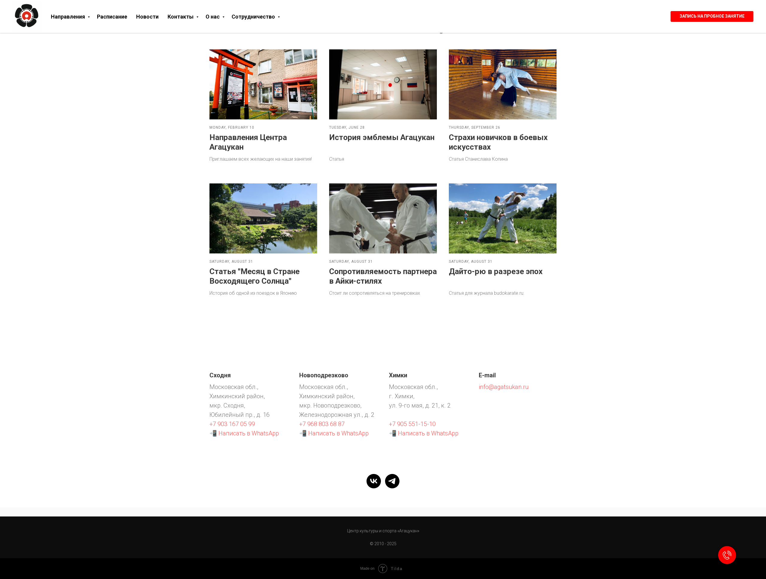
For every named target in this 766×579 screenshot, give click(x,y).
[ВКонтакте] (654, 16)
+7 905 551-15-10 (412, 424)
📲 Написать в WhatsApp (244, 433)
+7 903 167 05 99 (232, 424)
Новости (147, 16)
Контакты (181, 16)
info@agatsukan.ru (503, 386)
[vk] (374, 481)
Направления (68, 16)
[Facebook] (646, 16)
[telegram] (392, 481)
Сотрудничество (254, 16)
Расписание (112, 16)
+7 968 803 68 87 (322, 424)
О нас (213, 16)
